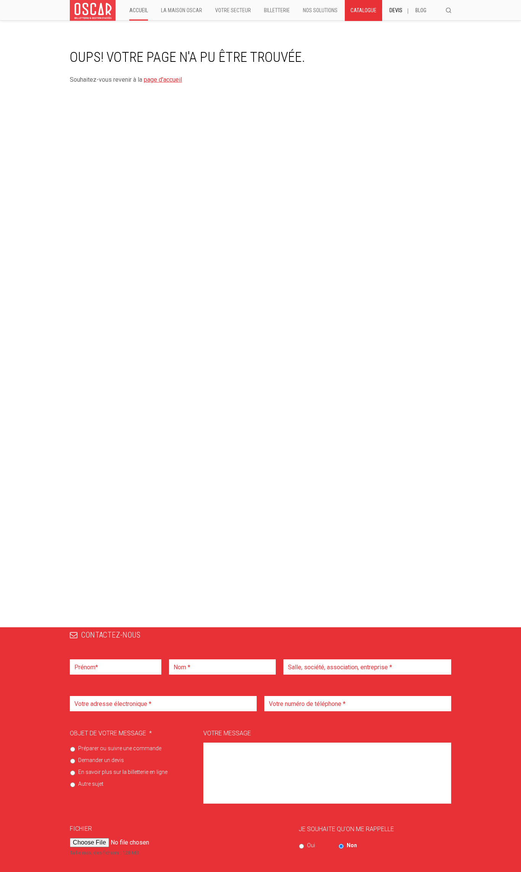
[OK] (448, 10)
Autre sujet (90, 784)
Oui (311, 845)
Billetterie (277, 10)
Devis (395, 10)
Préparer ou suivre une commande (119, 748)
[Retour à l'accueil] (93, 10)
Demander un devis (101, 760)
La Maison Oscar (181, 10)
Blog (420, 10)
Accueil (138, 10)
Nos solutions (320, 10)
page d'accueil (163, 79)
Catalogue (363, 10)
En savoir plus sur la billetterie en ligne (122, 772)
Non (352, 845)
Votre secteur (233, 10)
